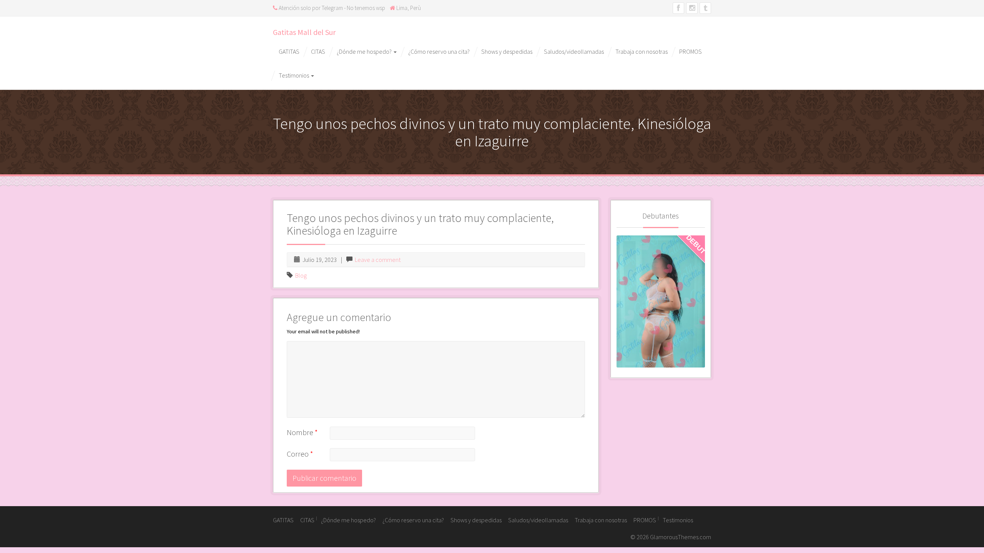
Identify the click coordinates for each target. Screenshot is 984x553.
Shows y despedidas (506, 51)
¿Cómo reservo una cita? (439, 51)
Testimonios (294, 75)
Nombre (302, 432)
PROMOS (690, 51)
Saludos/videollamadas (574, 51)
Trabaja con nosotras (641, 51)
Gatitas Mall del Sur (304, 32)
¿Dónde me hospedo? (365, 51)
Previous (622, 300)
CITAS (318, 51)
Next (699, 300)
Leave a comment (378, 259)
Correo (300, 454)
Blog (301, 275)
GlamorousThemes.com (680, 537)
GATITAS (289, 51)
